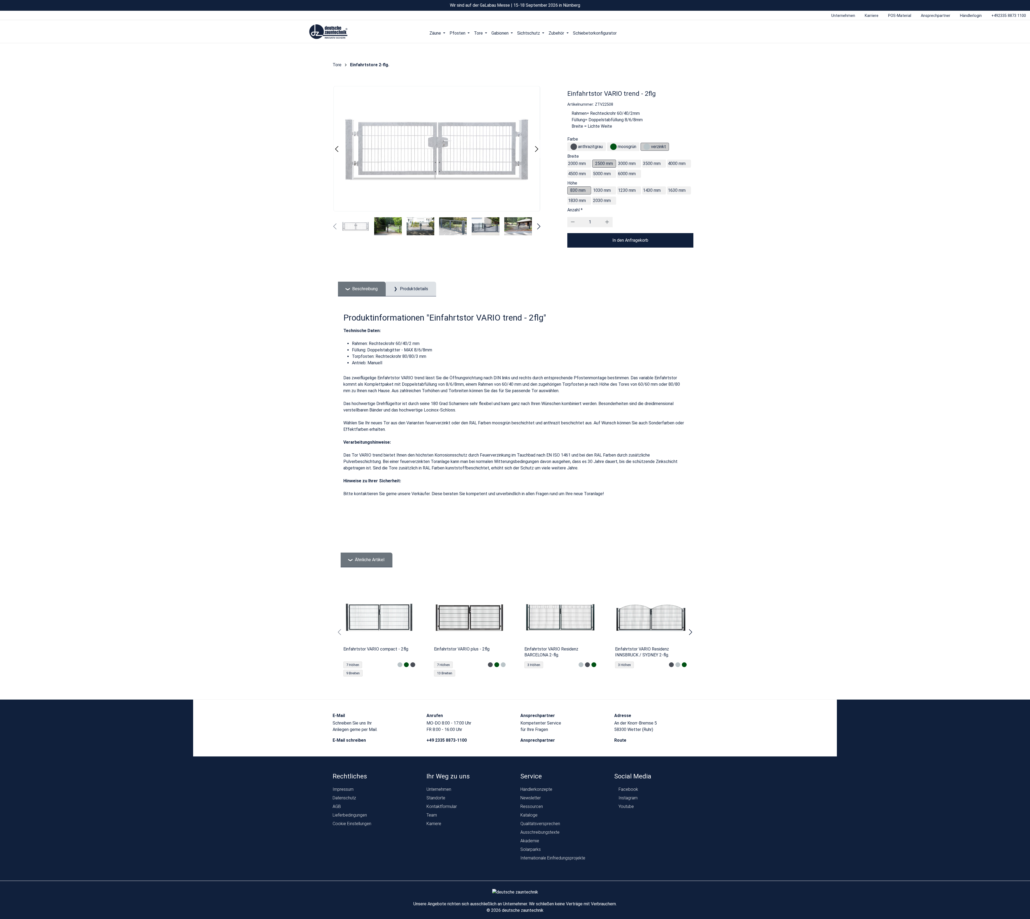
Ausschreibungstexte (540, 832)
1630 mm (677, 190)
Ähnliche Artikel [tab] (369, 559)
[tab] (362, 289)
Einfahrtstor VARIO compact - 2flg (375, 649)
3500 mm (652, 163)
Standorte (435, 797)
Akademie (529, 840)
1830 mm (577, 200)
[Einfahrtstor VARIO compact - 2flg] (379, 617)
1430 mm (652, 190)
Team (431, 815)
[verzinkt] (646, 147)
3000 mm (627, 163)
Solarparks (530, 849)
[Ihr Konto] (699, 33)
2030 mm (602, 200)
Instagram (627, 797)
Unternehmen (438, 789)
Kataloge (529, 815)
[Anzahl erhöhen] (607, 222)
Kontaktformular (441, 806)
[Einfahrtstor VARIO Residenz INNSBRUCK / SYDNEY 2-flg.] (651, 617)
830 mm (578, 190)
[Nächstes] (537, 149)
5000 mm (602, 173)
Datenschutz (344, 797)
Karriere (433, 823)
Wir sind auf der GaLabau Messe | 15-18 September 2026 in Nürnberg (515, 5)
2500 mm (604, 163)
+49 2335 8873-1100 (447, 740)
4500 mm (577, 173)
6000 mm (627, 173)
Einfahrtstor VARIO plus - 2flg (462, 649)
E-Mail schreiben (350, 740)
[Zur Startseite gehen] (328, 32)
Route (620, 740)
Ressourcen (531, 806)
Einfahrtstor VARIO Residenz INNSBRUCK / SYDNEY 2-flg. (642, 651)
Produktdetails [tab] (413, 288)
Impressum (343, 789)
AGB (337, 806)
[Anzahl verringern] (572, 222)
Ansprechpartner (538, 740)
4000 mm (677, 163)
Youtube (625, 806)
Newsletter (530, 797)
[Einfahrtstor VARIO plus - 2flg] (470, 617)
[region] (515, 632)
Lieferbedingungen (350, 815)
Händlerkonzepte (536, 789)
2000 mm (577, 163)
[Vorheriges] (337, 149)
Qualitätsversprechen (540, 823)
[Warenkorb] (719, 33)
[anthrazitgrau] (574, 147)
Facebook (627, 789)
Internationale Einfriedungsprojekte (552, 858)
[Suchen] (709, 33)
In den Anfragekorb (630, 240)
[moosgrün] (613, 147)
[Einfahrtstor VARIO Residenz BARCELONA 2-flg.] (560, 617)
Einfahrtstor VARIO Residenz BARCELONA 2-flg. (551, 651)
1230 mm (627, 190)
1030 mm (602, 190)
